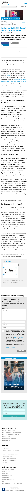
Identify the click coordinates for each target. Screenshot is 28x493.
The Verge (8, 75)
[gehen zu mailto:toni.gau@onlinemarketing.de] (18, 265)
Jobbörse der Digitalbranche (10, 458)
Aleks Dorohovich (24, 22)
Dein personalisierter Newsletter (11, 450)
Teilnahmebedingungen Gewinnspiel (12, 483)
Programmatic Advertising (9, 438)
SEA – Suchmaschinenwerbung (11, 434)
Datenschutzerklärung (10, 347)
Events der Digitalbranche (9, 460)
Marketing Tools (7, 440)
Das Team (5, 473)
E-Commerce (6, 436)
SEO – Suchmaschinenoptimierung (12, 432)
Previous (3, 374)
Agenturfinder (6, 448)
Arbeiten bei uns (7, 475)
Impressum (6, 477)
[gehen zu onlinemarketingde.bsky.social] (25, 7)
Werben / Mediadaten (8, 469)
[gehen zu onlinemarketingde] (19, 6)
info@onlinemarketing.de (19, 337)
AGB (4, 481)
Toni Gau (8, 261)
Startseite (3, 21)
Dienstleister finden (8, 456)
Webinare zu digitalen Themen (11, 454)
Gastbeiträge (6, 471)
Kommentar (5, 308)
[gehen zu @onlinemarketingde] (21, 7)
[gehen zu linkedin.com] (23, 7)
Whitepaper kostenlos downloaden (12, 452)
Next (25, 374)
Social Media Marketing (7, 23)
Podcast (5, 462)
